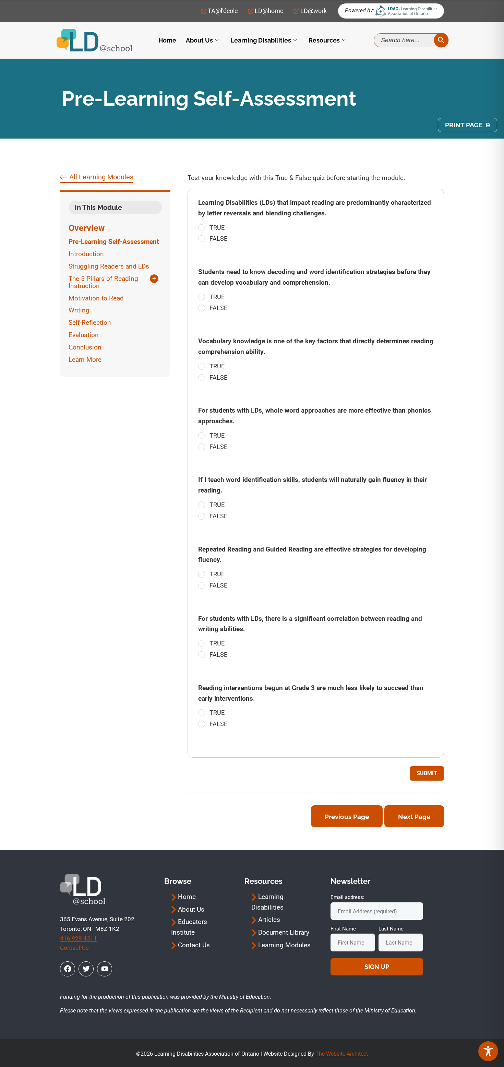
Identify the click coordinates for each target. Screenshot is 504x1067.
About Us (199, 40)
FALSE (218, 238)
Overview (87, 228)
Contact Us (74, 947)
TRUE (217, 227)
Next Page (414, 816)
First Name (343, 929)
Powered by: (359, 10)
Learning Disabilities (260, 40)
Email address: (347, 897)
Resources (324, 40)
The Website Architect (341, 1054)
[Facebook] (67, 968)
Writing (79, 310)
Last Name (391, 929)
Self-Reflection (90, 323)
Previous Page (347, 816)
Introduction (86, 254)
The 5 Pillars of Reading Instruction (103, 282)
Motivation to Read (96, 298)
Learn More (85, 360)
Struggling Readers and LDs (109, 266)
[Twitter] (86, 968)
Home (167, 40)
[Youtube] (104, 968)
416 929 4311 (78, 938)
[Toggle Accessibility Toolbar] (488, 1051)
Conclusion (85, 347)
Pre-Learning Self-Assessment (114, 242)
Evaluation (84, 335)
